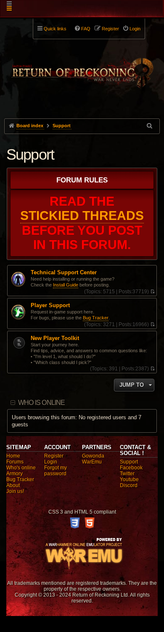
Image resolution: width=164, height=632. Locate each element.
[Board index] (82, 67)
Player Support (50, 305)
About (13, 485)
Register (53, 456)
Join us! (15, 491)
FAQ (85, 28)
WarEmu (92, 462)
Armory (14, 474)
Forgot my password (55, 471)
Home (13, 456)
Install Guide (65, 284)
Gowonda (93, 456)
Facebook (131, 468)
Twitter (127, 474)
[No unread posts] (152, 292)
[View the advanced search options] (150, 126)
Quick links (55, 28)
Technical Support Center (64, 273)
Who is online (41, 402)
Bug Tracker (95, 317)
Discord (129, 485)
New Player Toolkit (55, 338)
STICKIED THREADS (82, 215)
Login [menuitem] (135, 28)
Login (50, 462)
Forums (15, 462)
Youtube (129, 479)
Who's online (21, 468)
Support (30, 154)
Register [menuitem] (110, 28)
